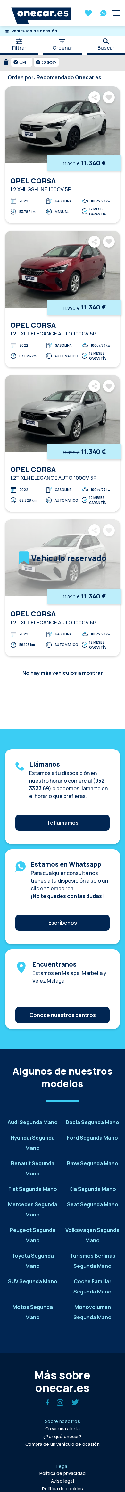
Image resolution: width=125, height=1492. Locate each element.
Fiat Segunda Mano (32, 1188)
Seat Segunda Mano (92, 1204)
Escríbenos (62, 922)
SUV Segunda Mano (32, 1281)
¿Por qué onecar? (62, 1436)
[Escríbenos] (62, 913)
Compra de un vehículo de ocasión (62, 1444)
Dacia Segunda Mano (92, 1122)
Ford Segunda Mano (92, 1137)
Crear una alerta (62, 1429)
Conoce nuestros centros (62, 1015)
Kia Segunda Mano (92, 1188)
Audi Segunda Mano (33, 1122)
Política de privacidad (62, 1473)
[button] (21, 62)
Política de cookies (62, 1489)
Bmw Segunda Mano (92, 1163)
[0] (88, 13)
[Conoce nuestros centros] (62, 1005)
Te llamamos (63, 822)
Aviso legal (62, 1481)
